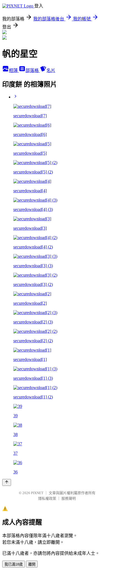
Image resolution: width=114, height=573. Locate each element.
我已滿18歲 (13, 564)
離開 (31, 564)
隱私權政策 (47, 498)
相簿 (14, 70)
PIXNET (37, 493)
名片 (50, 70)
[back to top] (6, 482)
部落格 (32, 70)
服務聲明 (68, 498)
